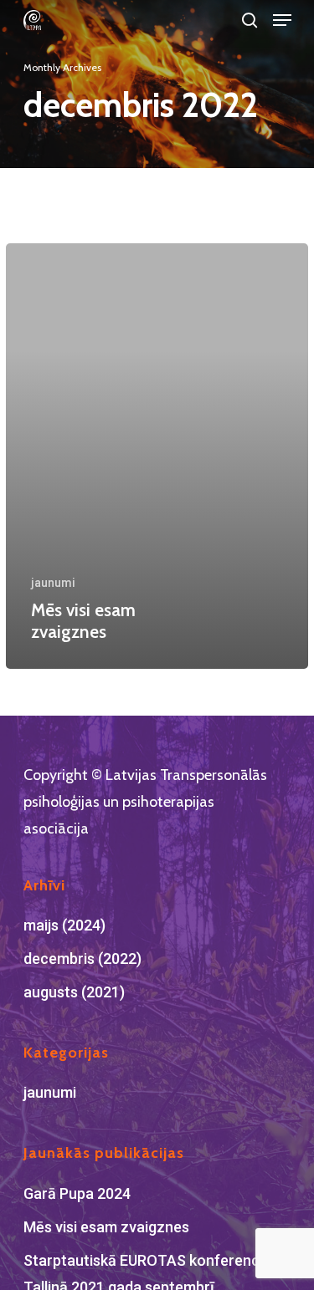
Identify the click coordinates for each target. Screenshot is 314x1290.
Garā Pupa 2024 (77, 1193)
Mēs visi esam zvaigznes (106, 1227)
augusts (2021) (74, 992)
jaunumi (53, 582)
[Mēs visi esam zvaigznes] (157, 456)
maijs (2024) (64, 925)
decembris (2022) (82, 958)
